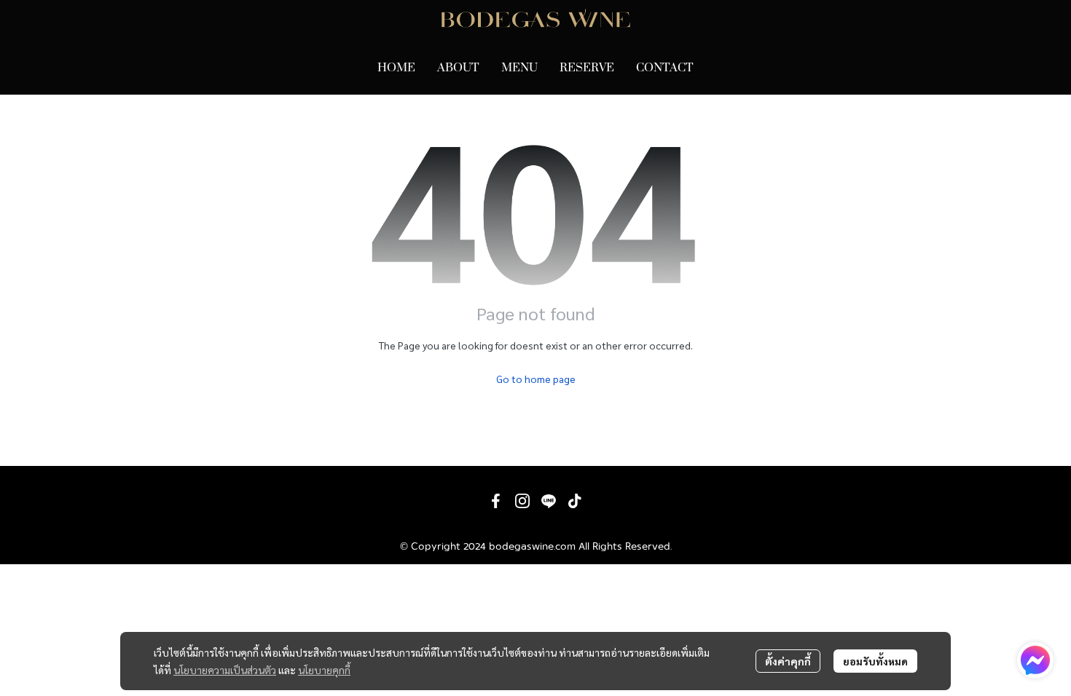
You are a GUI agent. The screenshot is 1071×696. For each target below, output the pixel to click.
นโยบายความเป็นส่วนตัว (224, 669)
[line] (548, 501)
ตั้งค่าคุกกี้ (788, 661)
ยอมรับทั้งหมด (875, 661)
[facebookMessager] (1035, 660)
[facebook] (496, 501)
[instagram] (522, 501)
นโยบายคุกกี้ (324, 669)
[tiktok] (574, 501)
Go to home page (536, 378)
